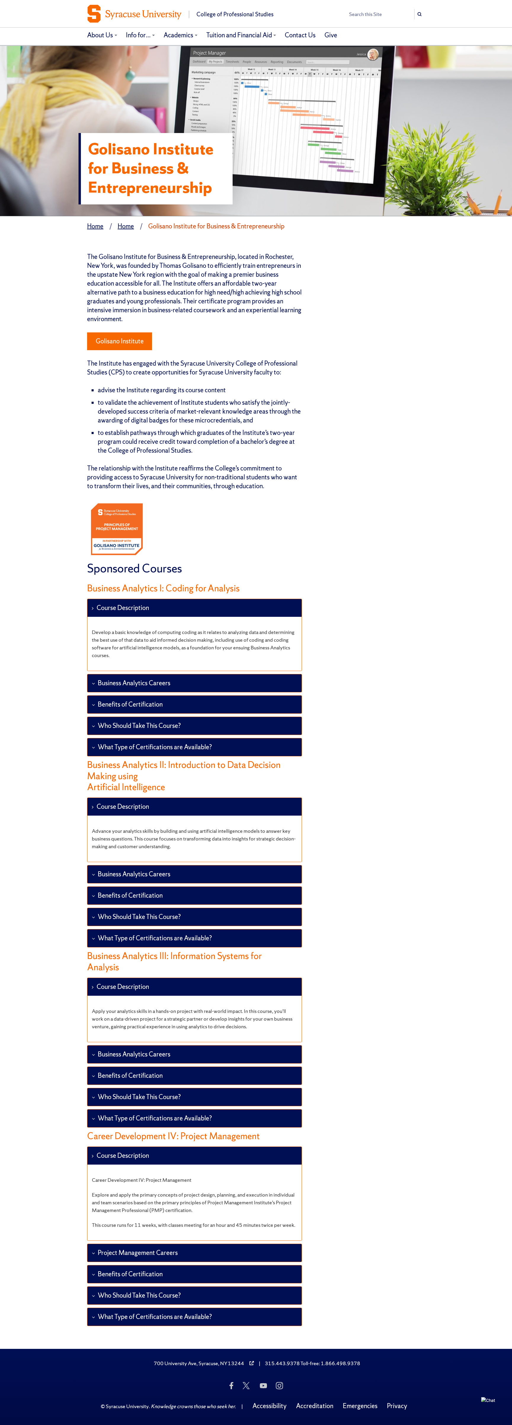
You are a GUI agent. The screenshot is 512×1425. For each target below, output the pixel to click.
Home (95, 226)
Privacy (397, 1406)
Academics (178, 35)
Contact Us (300, 35)
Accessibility (269, 1406)
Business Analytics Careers (134, 683)
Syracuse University (127, 1406)
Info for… (138, 35)
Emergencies (360, 1406)
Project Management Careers (138, 1252)
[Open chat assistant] (490, 1406)
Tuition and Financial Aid (239, 35)
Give (330, 35)
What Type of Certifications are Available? (155, 747)
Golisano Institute (120, 341)
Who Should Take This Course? (139, 725)
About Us (100, 35)
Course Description (123, 607)
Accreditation (314, 1406)
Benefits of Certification (130, 704)
